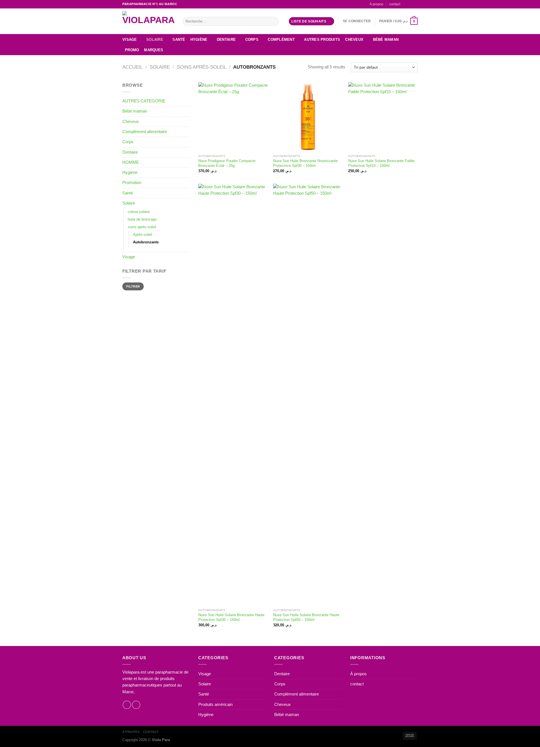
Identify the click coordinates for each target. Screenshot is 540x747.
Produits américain (215, 704)
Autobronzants (146, 242)
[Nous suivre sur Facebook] (405, 4)
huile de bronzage (142, 219)
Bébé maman (386, 39)
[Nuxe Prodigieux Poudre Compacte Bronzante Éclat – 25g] (233, 117)
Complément (281, 39)
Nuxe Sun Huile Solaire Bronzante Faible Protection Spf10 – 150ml (381, 163)
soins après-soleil (201, 67)
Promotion (131, 182)
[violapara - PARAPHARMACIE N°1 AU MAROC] (148, 21)
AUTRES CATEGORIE (143, 101)
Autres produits (322, 39)
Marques (153, 50)
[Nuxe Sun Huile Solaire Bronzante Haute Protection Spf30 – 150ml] (233, 395)
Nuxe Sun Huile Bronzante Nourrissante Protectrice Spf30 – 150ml (305, 163)
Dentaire (226, 39)
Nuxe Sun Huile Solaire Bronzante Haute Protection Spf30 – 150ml (231, 617)
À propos (376, 4)
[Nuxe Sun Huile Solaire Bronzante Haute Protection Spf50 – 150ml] (308, 395)
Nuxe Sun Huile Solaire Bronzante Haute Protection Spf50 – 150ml (306, 617)
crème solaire (139, 212)
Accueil (132, 67)
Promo (132, 50)
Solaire (154, 39)
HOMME (130, 162)
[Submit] (273, 21)
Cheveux (354, 39)
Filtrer (133, 286)
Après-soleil (142, 234)
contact (394, 4)
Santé (178, 39)
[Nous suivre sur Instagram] (410, 4)
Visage (129, 39)
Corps (251, 39)
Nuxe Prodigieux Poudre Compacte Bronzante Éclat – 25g (226, 163)
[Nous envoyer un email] (415, 4)
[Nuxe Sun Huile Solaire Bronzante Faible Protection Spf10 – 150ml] (383, 117)
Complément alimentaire (144, 131)
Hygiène (199, 39)
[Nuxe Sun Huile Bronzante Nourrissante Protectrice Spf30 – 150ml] (308, 117)
